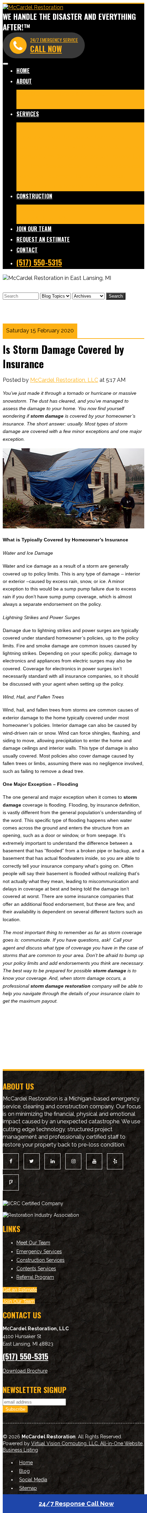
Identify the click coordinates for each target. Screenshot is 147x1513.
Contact (27, 250)
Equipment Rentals (68, 176)
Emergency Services (39, 1251)
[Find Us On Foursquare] (11, 1182)
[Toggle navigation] (5, 64)
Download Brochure (25, 1371)
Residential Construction (47, 209)
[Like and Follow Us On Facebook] (11, 1161)
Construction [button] (34, 196)
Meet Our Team (36, 94)
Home (23, 70)
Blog (61, 104)
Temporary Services (115, 166)
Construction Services (40, 1260)
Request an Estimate (43, 239)
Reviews (42, 104)
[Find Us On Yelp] (115, 1161)
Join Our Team (34, 229)
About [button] (24, 81)
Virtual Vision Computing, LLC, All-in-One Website (87, 1443)
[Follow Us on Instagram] (73, 1161)
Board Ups (29, 176)
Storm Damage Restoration (73, 156)
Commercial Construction (111, 209)
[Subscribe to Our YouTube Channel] (94, 1161)
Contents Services (62, 186)
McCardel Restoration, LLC (64, 380)
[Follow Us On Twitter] (32, 1161)
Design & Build (34, 218)
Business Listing (20, 1450)
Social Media (33, 1479)
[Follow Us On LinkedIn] (52, 1161)
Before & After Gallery (84, 94)
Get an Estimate (20, 1289)
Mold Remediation (70, 137)
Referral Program (35, 1277)
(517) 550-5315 (39, 262)
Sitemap (28, 1488)
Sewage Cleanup (67, 166)
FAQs (93, 186)
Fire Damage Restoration (48, 127)
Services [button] (27, 114)
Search (116, 296)
